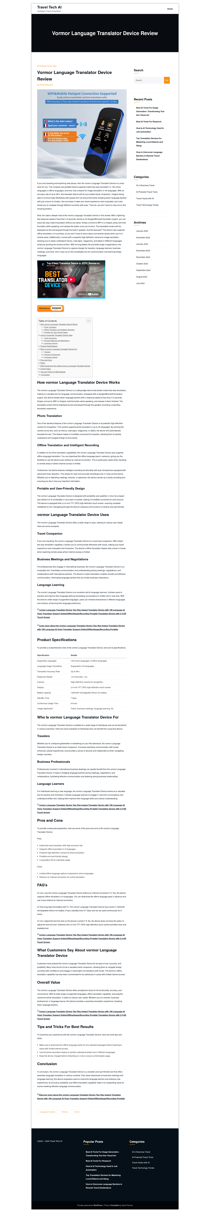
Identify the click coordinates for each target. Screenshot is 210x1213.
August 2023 (141, 276)
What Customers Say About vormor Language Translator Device (65, 366)
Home (170, 8)
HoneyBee (114, 1205)
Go (167, 80)
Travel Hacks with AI (145, 198)
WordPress (98, 1205)
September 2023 (143, 270)
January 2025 (142, 230)
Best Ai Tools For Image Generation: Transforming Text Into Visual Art (150, 111)
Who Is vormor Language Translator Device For (58, 349)
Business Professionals (52, 354)
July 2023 (140, 283)
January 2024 (142, 244)
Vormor (77, 1112)
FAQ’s (42, 363)
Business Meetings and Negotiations (56, 340)
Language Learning (50, 343)
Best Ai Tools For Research (149, 121)
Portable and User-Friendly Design (56, 332)
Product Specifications (49, 346)
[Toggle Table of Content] (87, 321)
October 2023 (142, 263)
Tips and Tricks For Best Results (52, 371)
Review (64, 1112)
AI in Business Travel (145, 185)
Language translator (47, 1112)
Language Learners (50, 357)
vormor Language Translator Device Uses (56, 335)
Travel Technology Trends (147, 205)
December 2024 (143, 237)
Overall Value (45, 368)
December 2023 (143, 250)
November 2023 (143, 257)
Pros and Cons (46, 360)
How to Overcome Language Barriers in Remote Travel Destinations (149, 156)
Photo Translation (50, 327)
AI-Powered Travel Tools (47, 66)
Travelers (47, 352)
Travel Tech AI (49, 7)
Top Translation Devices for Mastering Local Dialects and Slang (149, 142)
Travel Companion (50, 338)
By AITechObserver (45, 84)
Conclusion (45, 374)
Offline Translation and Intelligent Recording (59, 330)
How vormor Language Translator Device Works (58, 324)
